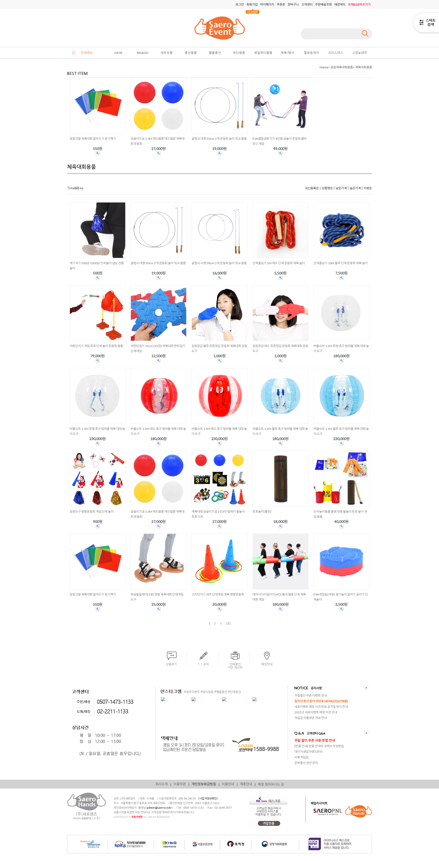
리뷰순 (368, 188)
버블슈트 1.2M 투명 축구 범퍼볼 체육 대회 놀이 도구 (341, 348)
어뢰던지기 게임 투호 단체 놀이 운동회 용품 (96, 346)
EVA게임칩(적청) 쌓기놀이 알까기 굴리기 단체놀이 (340, 596)
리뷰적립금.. (302, 757)
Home (324, 67)
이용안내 (228, 784)
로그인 (240, 4)
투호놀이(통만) (262, 511)
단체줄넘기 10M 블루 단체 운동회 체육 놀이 (340, 263)
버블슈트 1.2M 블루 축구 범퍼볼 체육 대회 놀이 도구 (280, 431)
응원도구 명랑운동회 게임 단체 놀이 (92, 511)
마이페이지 (267, 4)
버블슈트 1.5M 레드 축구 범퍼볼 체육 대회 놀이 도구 (219, 431)
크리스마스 (335, 53)
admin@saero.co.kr (159, 807)
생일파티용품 (263, 53)
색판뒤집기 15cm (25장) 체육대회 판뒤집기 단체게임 (158, 348)
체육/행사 (287, 53)
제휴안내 (246, 784)
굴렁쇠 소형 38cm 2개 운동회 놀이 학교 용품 (219, 263)
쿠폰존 (281, 4)
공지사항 (316, 688)
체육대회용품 (363, 67)
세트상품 (167, 53)
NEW (118, 53)
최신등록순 (312, 188)
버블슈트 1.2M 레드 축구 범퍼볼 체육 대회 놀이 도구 (158, 431)
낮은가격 (341, 188)
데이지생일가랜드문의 (308, 752)
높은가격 (355, 188)
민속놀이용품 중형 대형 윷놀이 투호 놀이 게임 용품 (340, 514)
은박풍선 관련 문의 (306, 763)
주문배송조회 (323, 4)
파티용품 (239, 53)
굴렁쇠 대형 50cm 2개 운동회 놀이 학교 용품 (158, 263)
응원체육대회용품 (342, 67)
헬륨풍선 (215, 53)
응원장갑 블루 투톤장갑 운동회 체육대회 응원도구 (219, 348)
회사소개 (161, 784)
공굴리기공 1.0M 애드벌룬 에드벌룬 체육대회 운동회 (157, 514)
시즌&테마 (359, 53)
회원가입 (252, 4)
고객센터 (306, 4)
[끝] (228, 623)
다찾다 (426, 24)
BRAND (142, 53)
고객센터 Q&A (316, 733)
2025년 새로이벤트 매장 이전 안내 (315, 712)
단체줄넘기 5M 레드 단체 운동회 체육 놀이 (279, 263)
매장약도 (340, 4)
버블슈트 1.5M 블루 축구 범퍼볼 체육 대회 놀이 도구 (341, 431)
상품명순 (327, 188)
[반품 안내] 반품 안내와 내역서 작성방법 (319, 746)
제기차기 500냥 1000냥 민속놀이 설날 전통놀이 (97, 265)
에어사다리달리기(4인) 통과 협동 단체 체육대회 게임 (279, 596)
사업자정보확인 (208, 798)
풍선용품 (191, 53)
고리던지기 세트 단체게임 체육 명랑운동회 (218, 594)
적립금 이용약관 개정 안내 (310, 718)
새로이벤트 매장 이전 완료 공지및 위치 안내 (321, 707)
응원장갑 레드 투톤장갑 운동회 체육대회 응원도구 (280, 348)
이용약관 (180, 784)
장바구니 (293, 4)
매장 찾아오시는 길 (271, 784)
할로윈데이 (311, 53)
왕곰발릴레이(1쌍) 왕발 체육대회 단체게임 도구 (157, 596)
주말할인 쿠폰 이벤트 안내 (310, 695)
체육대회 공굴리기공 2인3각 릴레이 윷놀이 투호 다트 (218, 514)
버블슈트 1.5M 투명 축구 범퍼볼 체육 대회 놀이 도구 (97, 431)
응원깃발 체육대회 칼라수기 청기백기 (93, 594)
